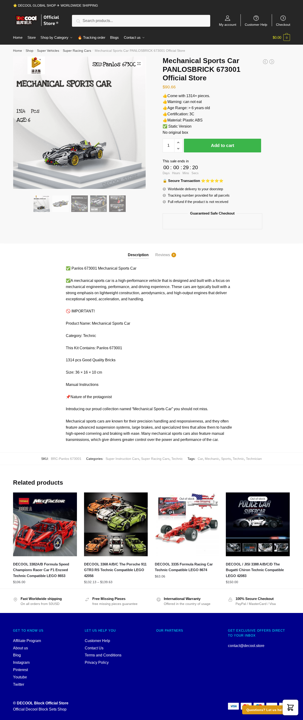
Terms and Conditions (103, 655)
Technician (254, 459)
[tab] (138, 251)
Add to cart (222, 145)
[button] (290, 707)
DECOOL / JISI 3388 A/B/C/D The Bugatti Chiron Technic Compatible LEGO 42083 (255, 570)
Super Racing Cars (77, 50)
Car (200, 459)
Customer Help (256, 24)
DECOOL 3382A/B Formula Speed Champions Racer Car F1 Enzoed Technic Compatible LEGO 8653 (41, 570)
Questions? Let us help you (269, 710)
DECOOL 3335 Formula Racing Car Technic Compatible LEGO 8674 (184, 567)
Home (17, 50)
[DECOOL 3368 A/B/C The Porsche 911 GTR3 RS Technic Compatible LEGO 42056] (116, 524)
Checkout (283, 24)
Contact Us (94, 648)
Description (138, 255)
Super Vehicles (48, 50)
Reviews (162, 255)
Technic (177, 459)
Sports (226, 459)
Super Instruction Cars (122, 459)
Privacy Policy (97, 662)
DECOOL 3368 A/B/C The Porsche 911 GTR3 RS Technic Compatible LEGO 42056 (115, 570)
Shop (29, 50)
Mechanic (212, 459)
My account (227, 24)
